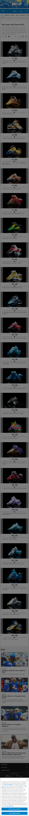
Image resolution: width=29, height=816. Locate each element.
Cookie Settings (9, 806)
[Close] (27, 779)
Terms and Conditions (8, 784)
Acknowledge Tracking (14, 813)
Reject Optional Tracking (14, 809)
